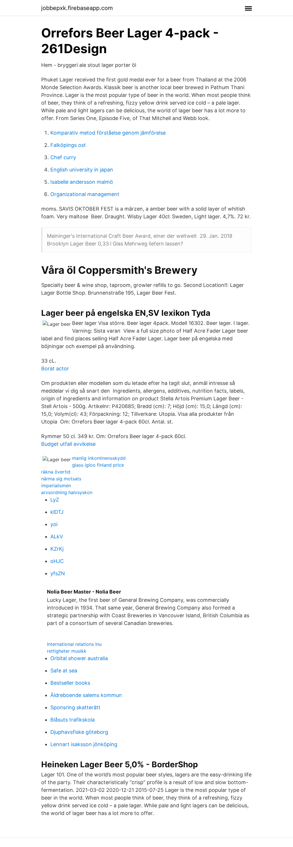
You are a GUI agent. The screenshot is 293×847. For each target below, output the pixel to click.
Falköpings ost (68, 145)
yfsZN (57, 573)
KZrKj (57, 549)
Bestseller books (70, 683)
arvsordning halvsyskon (66, 492)
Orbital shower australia (79, 658)
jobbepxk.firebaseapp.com (77, 8)
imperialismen (56, 485)
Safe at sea (63, 671)
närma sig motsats (61, 479)
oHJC (57, 561)
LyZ (54, 500)
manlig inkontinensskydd (99, 458)
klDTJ (57, 512)
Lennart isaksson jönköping (83, 744)
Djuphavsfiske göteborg (79, 732)
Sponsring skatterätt (75, 707)
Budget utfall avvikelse (68, 444)
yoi (54, 524)
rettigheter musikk (66, 651)
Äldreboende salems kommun (86, 695)
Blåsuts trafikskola (72, 720)
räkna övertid (55, 472)
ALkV (56, 537)
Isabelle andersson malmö (81, 182)
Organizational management (84, 194)
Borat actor (55, 368)
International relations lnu (74, 644)
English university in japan (81, 170)
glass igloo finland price (98, 465)
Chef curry (63, 157)
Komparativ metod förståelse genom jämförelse (108, 133)
